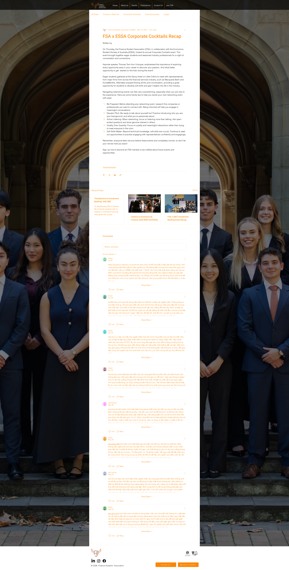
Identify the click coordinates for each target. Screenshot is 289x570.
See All (195, 190)
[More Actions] (185, 259)
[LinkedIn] (93, 561)
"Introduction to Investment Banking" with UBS (106, 200)
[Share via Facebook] (104, 175)
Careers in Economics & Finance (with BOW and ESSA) (144, 218)
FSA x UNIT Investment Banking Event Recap (178, 218)
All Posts (94, 14)
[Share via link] (120, 175)
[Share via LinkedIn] (115, 175)
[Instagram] (99, 561)
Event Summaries (152, 14)
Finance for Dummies (132, 14)
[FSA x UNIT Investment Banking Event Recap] (181, 203)
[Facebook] (104, 561)
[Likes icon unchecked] (109, 289)
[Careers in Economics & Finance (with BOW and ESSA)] (144, 203)
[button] (124, 6)
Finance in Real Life (111, 14)
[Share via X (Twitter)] (109, 175)
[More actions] (185, 29)
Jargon (166, 14)
